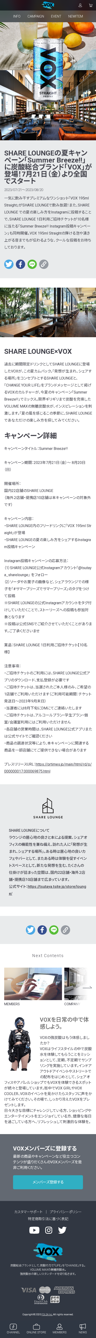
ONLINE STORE (36, 1332)
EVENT (56, 16)
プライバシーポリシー (66, 1212)
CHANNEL (13, 1332)
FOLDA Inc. (47, 1314)
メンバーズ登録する (48, 1182)
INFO (17, 16)
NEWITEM (75, 16)
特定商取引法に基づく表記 (48, 1219)
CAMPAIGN (35, 16)
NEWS (83, 1332)
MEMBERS (59, 1332)
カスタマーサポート (28, 1212)
